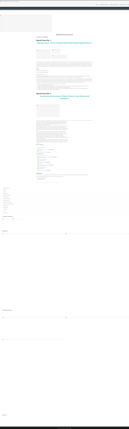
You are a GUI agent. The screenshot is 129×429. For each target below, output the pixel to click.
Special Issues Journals (7, 202)
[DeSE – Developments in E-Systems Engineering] (64, 1)
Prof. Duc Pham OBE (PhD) (41, 155)
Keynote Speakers (6, 195)
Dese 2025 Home (6, 188)
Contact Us (5, 212)
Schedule (5, 209)
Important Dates (6, 200)
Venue (4, 191)
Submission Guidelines (42, 178)
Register (77, 174)
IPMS (128, 4)
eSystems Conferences (114, 4)
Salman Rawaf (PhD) (41, 168)
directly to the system (57, 174)
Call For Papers (6, 197)
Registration (5, 193)
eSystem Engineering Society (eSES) (53, 123)
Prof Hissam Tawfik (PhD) (41, 157)
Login (73, 174)
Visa (4, 211)
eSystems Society (122, 4)
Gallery (4, 189)
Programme (5, 207)
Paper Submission (6, 198)
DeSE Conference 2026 (104, 4)
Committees (5, 205)
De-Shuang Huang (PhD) (41, 165)
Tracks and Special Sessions (8, 204)
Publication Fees (41, 179)
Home (97, 4)
